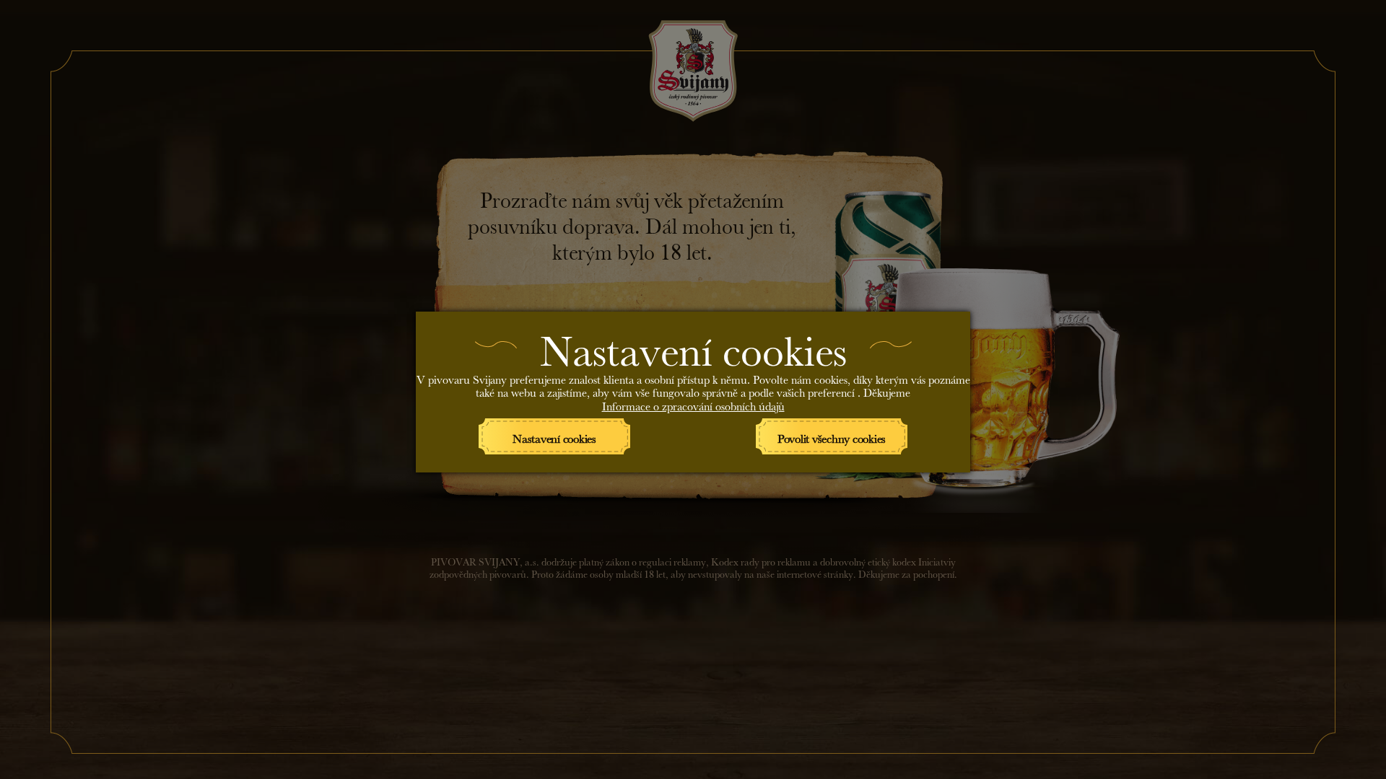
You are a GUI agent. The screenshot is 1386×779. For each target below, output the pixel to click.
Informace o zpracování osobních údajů (693, 404)
